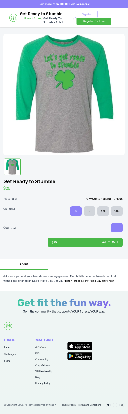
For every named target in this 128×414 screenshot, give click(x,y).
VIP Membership (43, 371)
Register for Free (93, 21)
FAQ (37, 353)
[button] (80, 346)
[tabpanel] (64, 278)
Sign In (86, 14)
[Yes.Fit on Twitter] (108, 405)
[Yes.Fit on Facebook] (115, 405)
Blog (37, 377)
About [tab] (24, 264)
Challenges (10, 354)
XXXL (117, 211)
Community (41, 359)
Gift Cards (40, 347)
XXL (103, 211)
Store (7, 360)
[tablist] (64, 264)
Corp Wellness (42, 365)
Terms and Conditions (89, 405)
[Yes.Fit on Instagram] (121, 405)
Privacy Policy (42, 383)
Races (7, 347)
